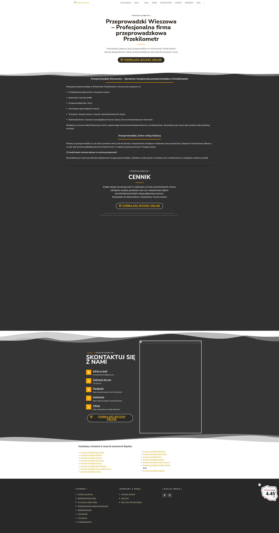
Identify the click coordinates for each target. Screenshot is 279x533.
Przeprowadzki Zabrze (91, 458)
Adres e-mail (100, 371)
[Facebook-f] (164, 495)
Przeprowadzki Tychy (91, 472)
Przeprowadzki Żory (152, 457)
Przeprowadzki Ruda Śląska (94, 466)
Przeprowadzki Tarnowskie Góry (96, 469)
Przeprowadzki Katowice (92, 452)
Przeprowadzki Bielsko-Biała (156, 465)
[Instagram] (170, 495)
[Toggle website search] (204, 2)
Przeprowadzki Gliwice (91, 455)
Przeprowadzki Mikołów (154, 451)
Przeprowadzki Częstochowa (156, 462)
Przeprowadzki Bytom (91, 463)
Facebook (98, 388)
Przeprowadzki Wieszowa (155, 454)
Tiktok (96, 405)
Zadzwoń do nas (102, 379)
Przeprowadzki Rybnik (153, 460)
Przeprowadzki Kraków (154, 471)
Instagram (98, 397)
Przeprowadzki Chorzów (92, 461)
